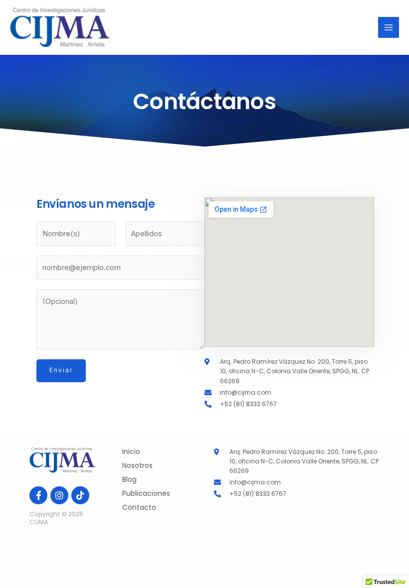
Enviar (61, 370)
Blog (129, 479)
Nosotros (137, 465)
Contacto (139, 507)
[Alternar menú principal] (388, 27)
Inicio (131, 451)
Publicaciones (146, 493)
